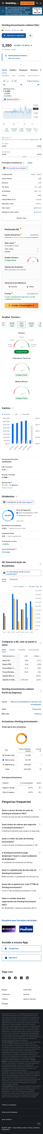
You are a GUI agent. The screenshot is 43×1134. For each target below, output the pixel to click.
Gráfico (13, 70)
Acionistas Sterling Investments (19, 721)
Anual (4, 579)
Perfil (13, 75)
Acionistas (21, 75)
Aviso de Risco (7, 1119)
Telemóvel (6, 994)
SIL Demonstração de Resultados (14, 564)
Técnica (33, 70)
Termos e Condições (9, 1105)
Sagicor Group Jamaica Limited (15, 788)
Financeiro (36, 709)
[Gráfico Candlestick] (4, 81)
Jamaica (37, 714)
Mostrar (25, 680)
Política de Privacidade (9, 1112)
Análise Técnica (11, 317)
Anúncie (26, 994)
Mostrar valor (34, 139)
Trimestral (13, 579)
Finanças (23, 70)
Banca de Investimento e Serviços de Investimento (26, 703)
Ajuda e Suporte (29, 999)
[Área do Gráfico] (7, 81)
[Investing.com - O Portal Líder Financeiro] (12, 3)
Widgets (5, 1004)
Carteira (5, 999)
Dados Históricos (34, 75)
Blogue (4, 990)
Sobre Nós (27, 990)
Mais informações (14, 58)
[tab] (12, 324)
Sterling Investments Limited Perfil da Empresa (18, 691)
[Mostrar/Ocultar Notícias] (15, 81)
